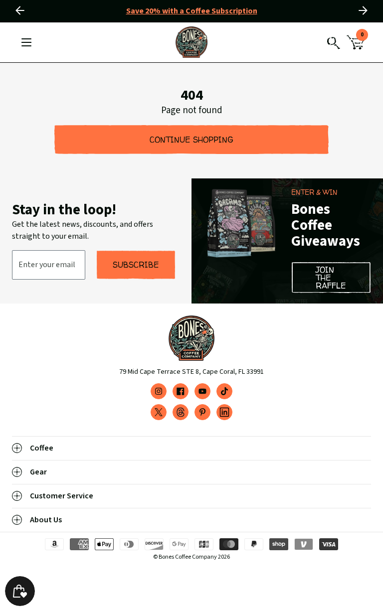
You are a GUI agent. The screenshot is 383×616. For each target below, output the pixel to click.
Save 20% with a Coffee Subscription (191, 10)
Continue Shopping (191, 139)
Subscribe (136, 264)
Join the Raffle (331, 277)
